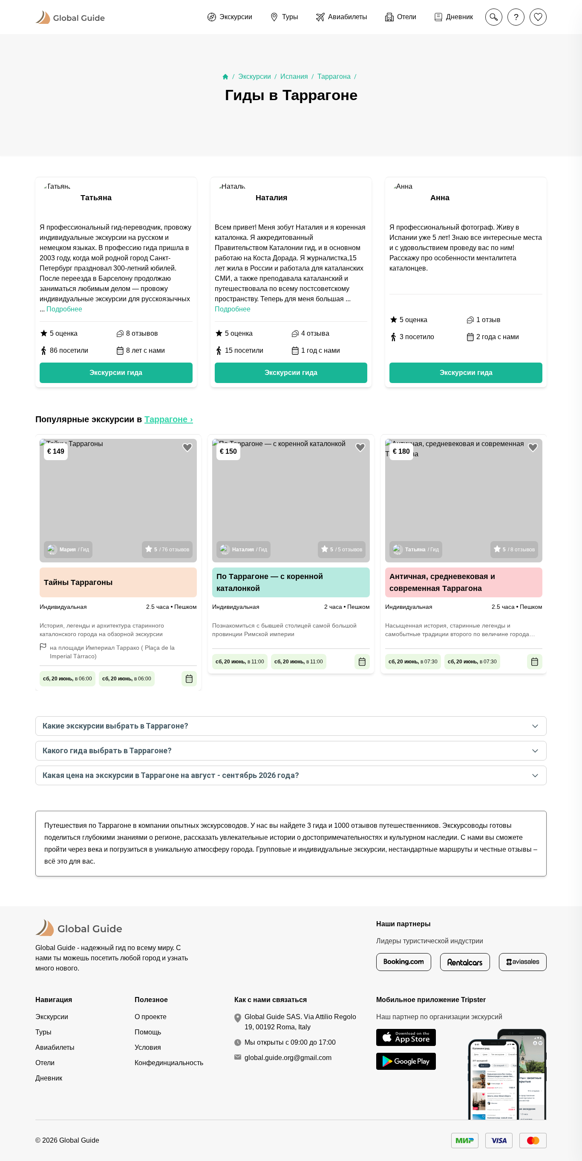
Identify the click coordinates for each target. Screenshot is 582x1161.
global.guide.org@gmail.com (288, 1057)
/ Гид (74, 550)
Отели (45, 1062)
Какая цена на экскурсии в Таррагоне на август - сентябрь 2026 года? (171, 775)
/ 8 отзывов (519, 550)
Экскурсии (254, 76)
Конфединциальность (169, 1062)
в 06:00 (67, 679)
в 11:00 (240, 662)
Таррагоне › (168, 419)
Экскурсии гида (115, 372)
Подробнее (64, 309)
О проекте (151, 1016)
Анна (439, 197)
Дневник (48, 1078)
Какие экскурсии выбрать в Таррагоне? (115, 725)
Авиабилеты (55, 1047)
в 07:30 (413, 662)
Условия (148, 1047)
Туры (43, 1032)
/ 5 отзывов (346, 550)
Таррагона (334, 76)
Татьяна (96, 197)
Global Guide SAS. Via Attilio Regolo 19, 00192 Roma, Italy (300, 1022)
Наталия (272, 197)
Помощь (148, 1032)
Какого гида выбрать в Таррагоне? (107, 750)
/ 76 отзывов (171, 550)
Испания (294, 76)
